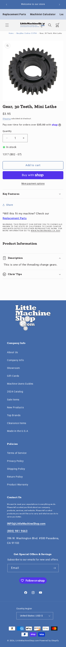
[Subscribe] (54, 568)
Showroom (13, 368)
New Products (15, 407)
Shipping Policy (16, 468)
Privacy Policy (15, 461)
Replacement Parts (14, 14)
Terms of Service (17, 453)
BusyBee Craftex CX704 (27, 33)
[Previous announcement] (6, 4)
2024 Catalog (15, 391)
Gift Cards (13, 375)
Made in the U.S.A (17, 431)
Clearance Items (16, 423)
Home (11, 33)
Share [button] (9, 204)
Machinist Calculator (42, 14)
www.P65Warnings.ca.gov (45, 231)
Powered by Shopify (49, 640)
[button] (7, 25)
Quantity (7, 131)
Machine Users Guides (20, 383)
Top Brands (14, 415)
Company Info (15, 360)
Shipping (7, 119)
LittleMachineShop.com (27, 640)
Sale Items (13, 399)
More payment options (33, 183)
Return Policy (15, 476)
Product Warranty (17, 484)
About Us (12, 352)
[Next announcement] (59, 4)
